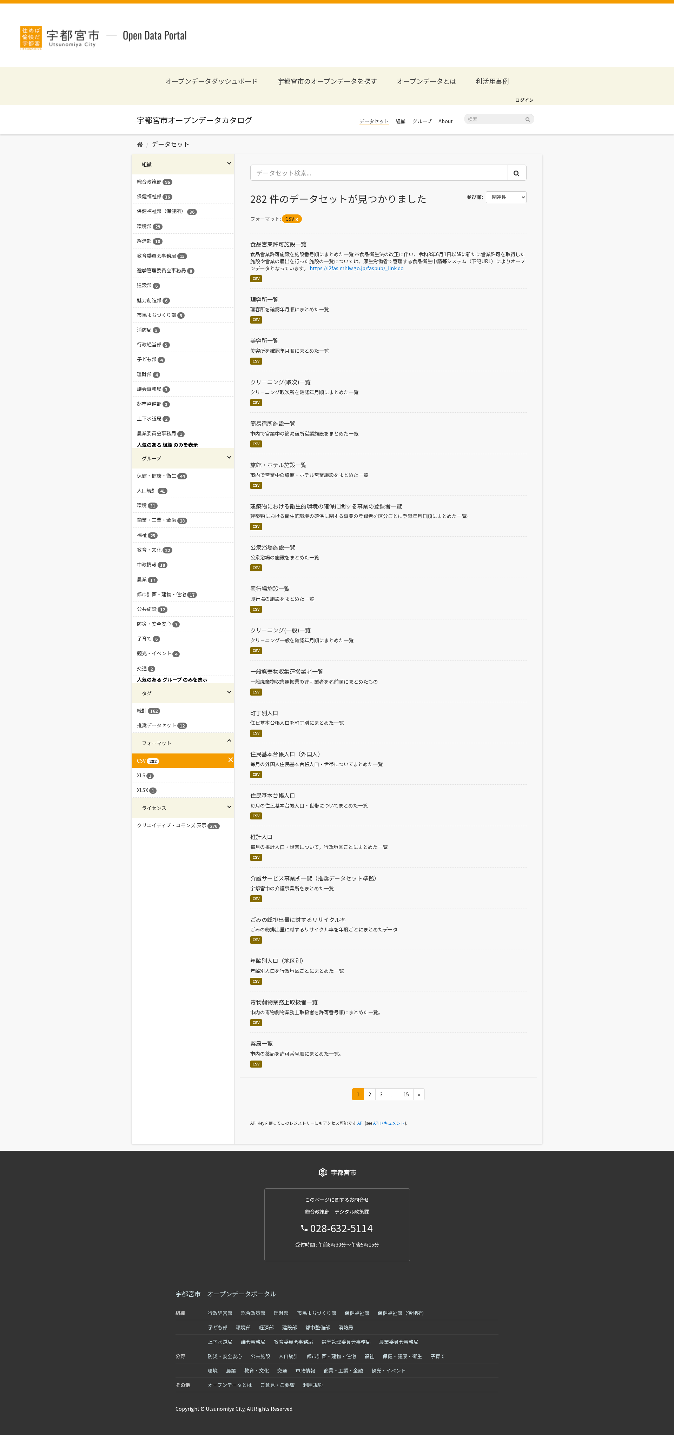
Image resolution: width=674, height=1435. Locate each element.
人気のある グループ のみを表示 (172, 679)
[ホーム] (140, 143)
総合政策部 (253, 1312)
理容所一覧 (264, 299)
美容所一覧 (264, 340)
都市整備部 (317, 1327)
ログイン (524, 100)
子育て (437, 1356)
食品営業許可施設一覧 (278, 244)
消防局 (345, 1327)
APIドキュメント (389, 1123)
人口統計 (288, 1356)
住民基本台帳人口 (272, 795)
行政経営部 (220, 1312)
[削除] (296, 219)
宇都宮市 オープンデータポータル (226, 1293)
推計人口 (261, 836)
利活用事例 (492, 81)
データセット (374, 121)
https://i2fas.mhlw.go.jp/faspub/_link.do (357, 268)
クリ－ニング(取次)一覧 (280, 382)
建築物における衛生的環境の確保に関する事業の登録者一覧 (326, 506)
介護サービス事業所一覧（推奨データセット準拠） (314, 878)
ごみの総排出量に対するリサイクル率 (298, 919)
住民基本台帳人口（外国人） (286, 754)
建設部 (289, 1327)
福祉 (369, 1356)
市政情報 (305, 1370)
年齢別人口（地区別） (278, 960)
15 (406, 1094)
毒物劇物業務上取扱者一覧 (284, 1002)
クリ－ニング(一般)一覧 (280, 630)
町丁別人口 (264, 713)
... (393, 1094)
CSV (256, 278)
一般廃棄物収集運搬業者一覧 (286, 671)
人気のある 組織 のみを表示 (167, 444)
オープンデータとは (426, 81)
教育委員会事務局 (293, 1341)
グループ (422, 121)
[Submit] (528, 118)
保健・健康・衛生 (402, 1356)
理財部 (281, 1312)
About (445, 121)
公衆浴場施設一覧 (272, 547)
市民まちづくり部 (316, 1312)
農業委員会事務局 (398, 1341)
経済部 (266, 1327)
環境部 (243, 1327)
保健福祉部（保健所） (402, 1312)
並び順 (474, 196)
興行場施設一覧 (270, 588)
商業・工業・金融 (343, 1370)
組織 (400, 121)
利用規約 (313, 1384)
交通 (282, 1370)
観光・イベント (388, 1370)
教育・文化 (256, 1370)
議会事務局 (253, 1341)
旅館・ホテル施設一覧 (278, 464)
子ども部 (217, 1327)
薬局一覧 (261, 1043)
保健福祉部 (357, 1312)
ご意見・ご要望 (277, 1384)
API (360, 1123)
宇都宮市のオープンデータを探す (327, 81)
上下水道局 (220, 1341)
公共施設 (260, 1356)
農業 (231, 1370)
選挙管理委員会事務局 (346, 1341)
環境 (213, 1370)
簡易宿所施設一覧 (272, 423)
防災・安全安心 (225, 1356)
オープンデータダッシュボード (211, 81)
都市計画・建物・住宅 (331, 1356)
